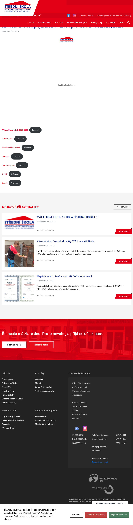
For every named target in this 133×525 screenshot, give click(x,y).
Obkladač (5, 156)
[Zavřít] (125, 503)
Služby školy (96, 22)
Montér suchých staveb (11, 148)
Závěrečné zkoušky (43, 387)
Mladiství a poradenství (45, 424)
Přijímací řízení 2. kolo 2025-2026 (15, 130)
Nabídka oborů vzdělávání (13, 420)
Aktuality (110, 22)
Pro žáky (58, 22)
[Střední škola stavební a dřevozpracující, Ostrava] (18, 6)
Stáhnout (35, 130)
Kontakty (127, 16)
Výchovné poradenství (44, 391)
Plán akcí (39, 379)
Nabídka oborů (41, 345)
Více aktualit (122, 207)
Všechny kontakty (100, 458)
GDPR (121, 22)
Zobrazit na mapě (100, 462)
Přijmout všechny (119, 514)
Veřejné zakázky (9, 403)
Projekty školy (8, 391)
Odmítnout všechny (96, 514)
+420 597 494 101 (86, 16)
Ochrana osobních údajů (12, 399)
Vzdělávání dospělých (77, 22)
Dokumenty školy (9, 383)
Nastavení (76, 514)
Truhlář (4, 174)
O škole (30, 22)
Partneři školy (8, 395)
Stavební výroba (8, 165)
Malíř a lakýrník (7, 139)
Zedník (4, 183)
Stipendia (6, 424)
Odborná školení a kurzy (45, 420)
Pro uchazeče (44, 22)
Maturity (38, 383)
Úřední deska (7, 379)
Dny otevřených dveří (11, 416)
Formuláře (6, 387)
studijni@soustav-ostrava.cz (109, 16)
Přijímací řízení (14, 345)
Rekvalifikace (40, 416)
